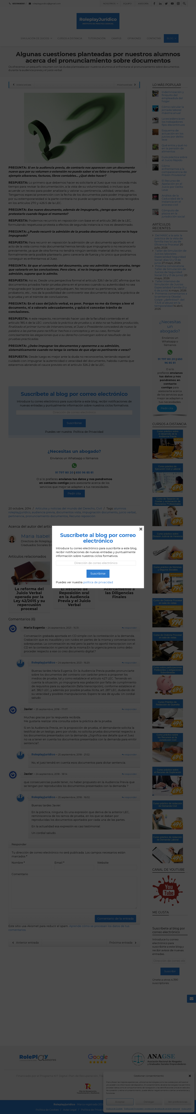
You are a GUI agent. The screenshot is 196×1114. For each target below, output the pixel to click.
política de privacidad (98, 582)
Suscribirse (98, 573)
